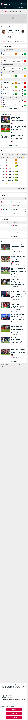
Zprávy (10, 41)
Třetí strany (9, 697)
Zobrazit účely (14, 717)
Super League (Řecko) (8, 49)
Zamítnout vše (14, 713)
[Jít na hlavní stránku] (8, 4)
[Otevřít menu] (24, 4)
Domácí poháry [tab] (10, 154)
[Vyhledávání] (21, 4)
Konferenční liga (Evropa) (8, 56)
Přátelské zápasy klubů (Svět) (10, 97)
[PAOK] (23, 33)
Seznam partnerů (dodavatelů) (8, 706)
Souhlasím (14, 709)
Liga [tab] (3, 154)
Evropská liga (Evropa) (8, 78)
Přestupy (16, 41)
